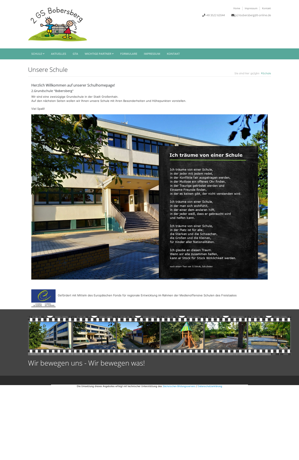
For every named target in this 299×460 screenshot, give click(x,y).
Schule (37, 54)
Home (236, 8)
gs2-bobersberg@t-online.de (252, 15)
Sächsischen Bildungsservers (179, 386)
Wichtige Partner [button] (98, 54)
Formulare (128, 54)
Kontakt (266, 8)
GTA (75, 54)
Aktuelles (58, 54)
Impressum (251, 8)
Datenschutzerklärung (210, 386)
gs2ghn (254, 73)
